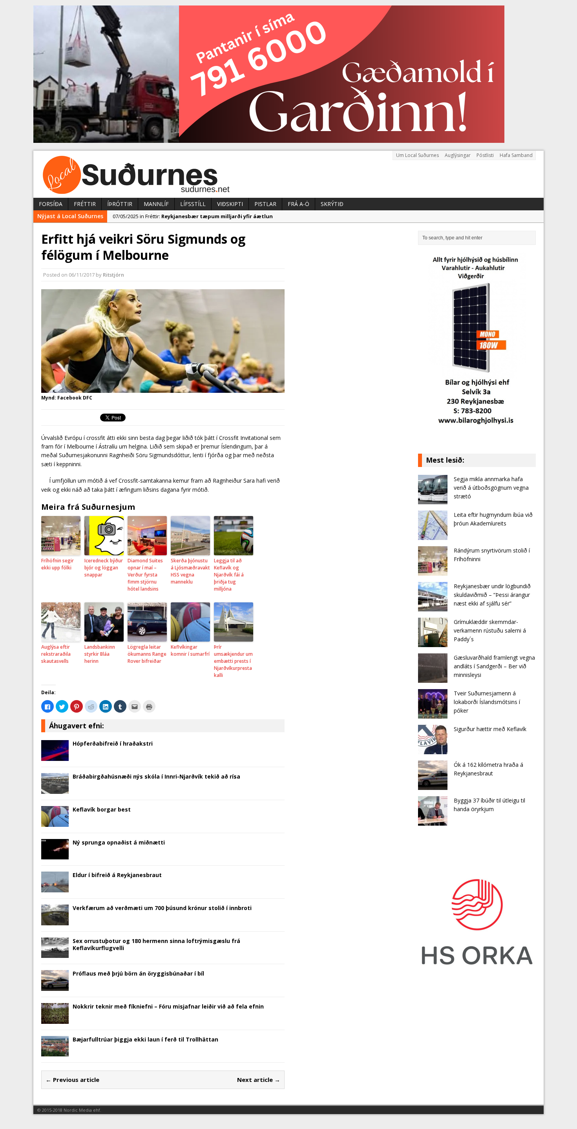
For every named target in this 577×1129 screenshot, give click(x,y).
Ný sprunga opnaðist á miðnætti (119, 842)
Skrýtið (332, 204)
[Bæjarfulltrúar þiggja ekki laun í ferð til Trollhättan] (55, 1052)
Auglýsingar (458, 155)
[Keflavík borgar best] (55, 822)
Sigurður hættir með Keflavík (490, 729)
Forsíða (50, 204)
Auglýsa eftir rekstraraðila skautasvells (56, 654)
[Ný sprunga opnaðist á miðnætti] (55, 855)
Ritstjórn (113, 274)
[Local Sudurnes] (288, 174)
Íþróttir (119, 204)
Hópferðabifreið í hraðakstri (113, 743)
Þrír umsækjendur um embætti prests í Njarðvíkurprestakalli (233, 661)
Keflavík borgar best (102, 809)
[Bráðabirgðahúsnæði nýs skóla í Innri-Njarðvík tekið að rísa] (55, 789)
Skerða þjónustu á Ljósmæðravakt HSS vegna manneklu (190, 571)
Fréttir (85, 204)
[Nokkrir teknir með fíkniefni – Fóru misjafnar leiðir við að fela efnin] (55, 1019)
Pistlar (265, 204)
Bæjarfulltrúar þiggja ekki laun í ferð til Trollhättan (145, 1039)
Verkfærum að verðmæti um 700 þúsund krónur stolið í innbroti (162, 908)
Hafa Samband (516, 155)
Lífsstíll (193, 204)
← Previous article (72, 1079)
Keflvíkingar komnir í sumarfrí (190, 650)
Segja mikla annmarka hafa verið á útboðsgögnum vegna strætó (491, 487)
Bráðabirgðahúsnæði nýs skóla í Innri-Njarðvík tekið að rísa (156, 776)
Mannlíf (156, 204)
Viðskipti (230, 204)
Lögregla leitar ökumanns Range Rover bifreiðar (147, 654)
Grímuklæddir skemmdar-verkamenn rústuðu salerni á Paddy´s (490, 630)
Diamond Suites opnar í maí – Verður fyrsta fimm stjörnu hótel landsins (145, 574)
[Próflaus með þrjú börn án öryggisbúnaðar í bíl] (55, 986)
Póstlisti (485, 155)
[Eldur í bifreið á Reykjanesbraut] (55, 888)
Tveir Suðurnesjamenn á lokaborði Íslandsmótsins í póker (487, 702)
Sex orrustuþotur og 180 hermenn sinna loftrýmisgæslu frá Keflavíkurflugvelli (156, 944)
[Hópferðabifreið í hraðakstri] (55, 756)
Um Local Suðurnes (417, 155)
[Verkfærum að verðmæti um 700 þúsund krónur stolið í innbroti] (55, 920)
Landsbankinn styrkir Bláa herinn (99, 654)
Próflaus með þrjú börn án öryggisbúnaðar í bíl (138, 973)
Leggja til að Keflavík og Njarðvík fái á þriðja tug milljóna (229, 574)
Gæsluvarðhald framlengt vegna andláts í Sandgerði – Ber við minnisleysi (494, 666)
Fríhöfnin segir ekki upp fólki (57, 564)
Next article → (258, 1079)
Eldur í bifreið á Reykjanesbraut (117, 875)
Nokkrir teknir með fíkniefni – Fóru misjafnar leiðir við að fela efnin (168, 1006)
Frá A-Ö (298, 204)
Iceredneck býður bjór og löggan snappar (103, 567)
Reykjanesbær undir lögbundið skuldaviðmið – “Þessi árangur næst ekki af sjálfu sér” (492, 594)
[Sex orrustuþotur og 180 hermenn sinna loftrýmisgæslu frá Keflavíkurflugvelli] (55, 953)
